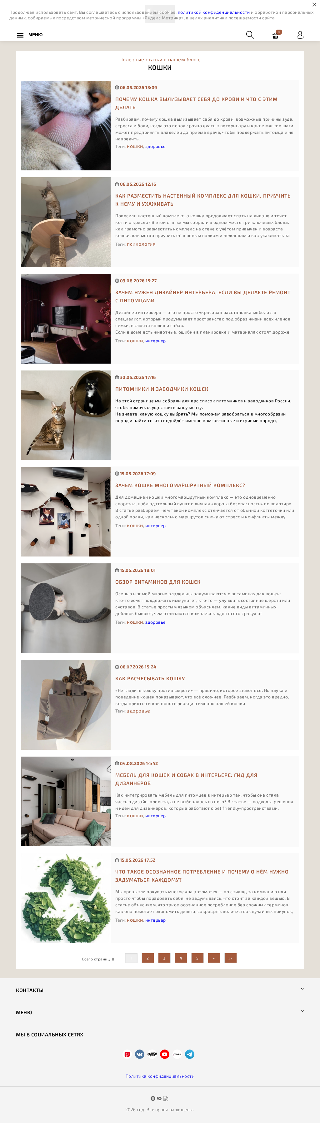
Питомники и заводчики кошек (161, 389)
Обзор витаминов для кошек (158, 582)
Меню (35, 34)
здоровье (155, 146)
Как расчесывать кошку (150, 678)
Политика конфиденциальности (160, 1076)
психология (141, 244)
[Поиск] (250, 35)
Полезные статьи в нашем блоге (160, 59)
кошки (135, 146)
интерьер (155, 340)
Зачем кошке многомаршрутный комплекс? (180, 485)
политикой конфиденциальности (214, 12)
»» (230, 958)
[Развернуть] (300, 35)
